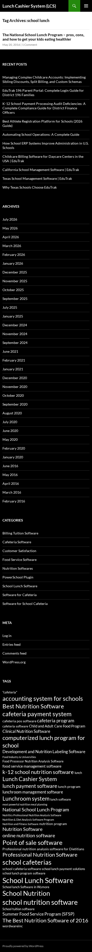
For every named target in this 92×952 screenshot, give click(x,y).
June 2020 (10, 431)
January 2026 (12, 263)
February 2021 (13, 360)
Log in (7, 636)
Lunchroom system (26, 798)
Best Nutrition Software (33, 706)
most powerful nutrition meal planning (24, 804)
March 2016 (11, 492)
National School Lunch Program (35, 809)
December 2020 (14, 378)
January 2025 (12, 316)
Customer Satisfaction (19, 551)
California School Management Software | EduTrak (40, 170)
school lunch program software (23, 873)
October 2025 (13, 290)
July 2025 (9, 307)
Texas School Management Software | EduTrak (37, 178)
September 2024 (14, 342)
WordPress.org (14, 662)
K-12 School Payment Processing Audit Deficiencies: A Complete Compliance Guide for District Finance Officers (44, 108)
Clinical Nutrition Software (26, 731)
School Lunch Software (19, 586)
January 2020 (12, 457)
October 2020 (13, 395)
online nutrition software (28, 835)
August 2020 (12, 413)
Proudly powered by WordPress (22, 946)
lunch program (69, 786)
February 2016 (13, 501)
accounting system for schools (42, 698)
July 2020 (9, 422)
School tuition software (18, 909)
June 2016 (10, 466)
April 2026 (10, 237)
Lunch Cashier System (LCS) (29, 6)
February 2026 (13, 254)
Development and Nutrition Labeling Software (43, 751)
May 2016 (10, 475)
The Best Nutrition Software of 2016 (45, 920)
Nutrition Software (22, 829)
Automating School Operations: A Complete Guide (40, 134)
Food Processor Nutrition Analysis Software (33, 761)
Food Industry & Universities (19, 757)
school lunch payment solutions (63, 869)
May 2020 (10, 439)
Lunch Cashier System (29, 779)
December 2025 (14, 272)
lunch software (60, 799)
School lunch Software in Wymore (25, 887)
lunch (78, 773)
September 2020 (14, 404)
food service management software (31, 766)
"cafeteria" (9, 692)
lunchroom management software (32, 791)
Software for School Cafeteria (25, 603)
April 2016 (10, 483)
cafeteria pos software (19, 721)
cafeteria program (55, 720)
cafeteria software (15, 726)
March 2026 (11, 246)
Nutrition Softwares (17, 568)
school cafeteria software (21, 869)
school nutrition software (40, 902)
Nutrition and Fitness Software (20, 824)
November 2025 (14, 281)
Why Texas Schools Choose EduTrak (29, 187)
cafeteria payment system (37, 713)
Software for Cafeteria (19, 595)
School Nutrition (26, 893)
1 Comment (29, 44)
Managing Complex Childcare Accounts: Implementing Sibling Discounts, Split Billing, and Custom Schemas (44, 79)
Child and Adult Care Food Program (57, 726)
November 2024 (14, 334)
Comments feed (14, 653)
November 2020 (14, 387)
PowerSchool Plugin (17, 577)
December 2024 (14, 325)
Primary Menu (86, 6)
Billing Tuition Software (20, 533)
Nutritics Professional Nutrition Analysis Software (31, 815)
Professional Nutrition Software (40, 854)
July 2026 (9, 219)
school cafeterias (27, 862)
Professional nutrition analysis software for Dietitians (43, 849)
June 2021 (10, 351)
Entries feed (11, 644)
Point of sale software (32, 842)
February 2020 (13, 448)
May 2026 (10, 228)
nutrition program (53, 824)
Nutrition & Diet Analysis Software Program (28, 819)
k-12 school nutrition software (38, 772)
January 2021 (12, 369)
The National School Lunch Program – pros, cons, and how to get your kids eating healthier (43, 37)
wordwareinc (12, 926)
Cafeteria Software (16, 542)
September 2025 (14, 298)
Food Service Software (19, 559)
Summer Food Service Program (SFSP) (38, 914)
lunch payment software (29, 786)
